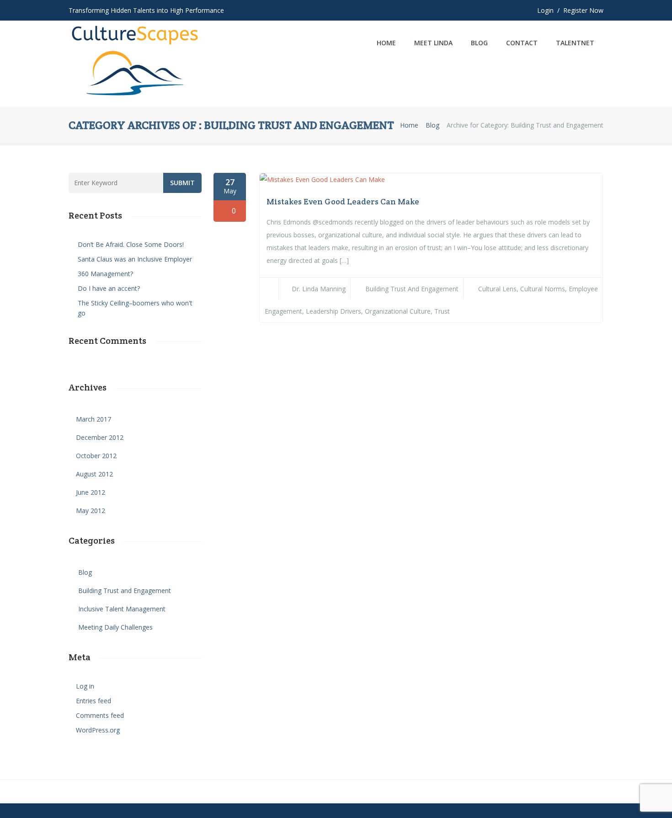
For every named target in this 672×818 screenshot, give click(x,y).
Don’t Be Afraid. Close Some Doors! (131, 244)
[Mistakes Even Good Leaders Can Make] (322, 179)
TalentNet (575, 42)
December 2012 (99, 437)
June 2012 (90, 492)
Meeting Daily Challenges (115, 627)
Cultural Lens (497, 288)
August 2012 (94, 474)
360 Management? (105, 273)
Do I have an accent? (109, 288)
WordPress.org (98, 730)
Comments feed (100, 715)
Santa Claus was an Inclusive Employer (135, 259)
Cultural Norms (542, 288)
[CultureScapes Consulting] (136, 64)
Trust (442, 311)
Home (386, 42)
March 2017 (93, 419)
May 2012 (90, 510)
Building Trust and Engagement (412, 288)
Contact (522, 42)
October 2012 (96, 455)
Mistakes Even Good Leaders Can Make (343, 201)
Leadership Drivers (333, 311)
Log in (85, 686)
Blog (479, 42)
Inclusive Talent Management (121, 608)
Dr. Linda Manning (319, 288)
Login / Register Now (570, 10)
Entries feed (93, 700)
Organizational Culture (398, 311)
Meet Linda (433, 42)
